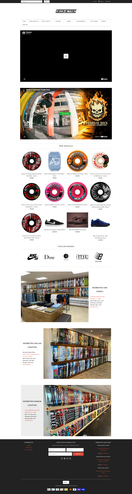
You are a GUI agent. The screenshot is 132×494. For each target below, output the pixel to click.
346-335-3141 (94, 307)
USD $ (46, 1)
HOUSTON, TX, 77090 (30, 412)
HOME (24, 21)
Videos (103, 21)
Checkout (107, 1)
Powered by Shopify (72, 485)
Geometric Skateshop (63, 485)
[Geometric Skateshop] (66, 11)
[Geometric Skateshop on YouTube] (65, 459)
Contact (29, 445)
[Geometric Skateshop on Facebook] (62, 459)
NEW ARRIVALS (33, 21)
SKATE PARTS (46, 21)
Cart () (101, 1)
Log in (94, 1)
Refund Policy (29, 447)
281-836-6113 (29, 420)
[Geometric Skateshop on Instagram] (67, 459)
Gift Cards (94, 21)
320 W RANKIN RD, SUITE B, (32, 410)
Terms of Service (29, 449)
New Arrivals (66, 146)
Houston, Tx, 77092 (95, 298)
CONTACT (25, 24)
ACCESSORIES (81, 21)
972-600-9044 (27, 364)
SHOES (69, 21)
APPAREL (59, 21)
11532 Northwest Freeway (97, 296)
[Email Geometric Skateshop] (70, 459)
